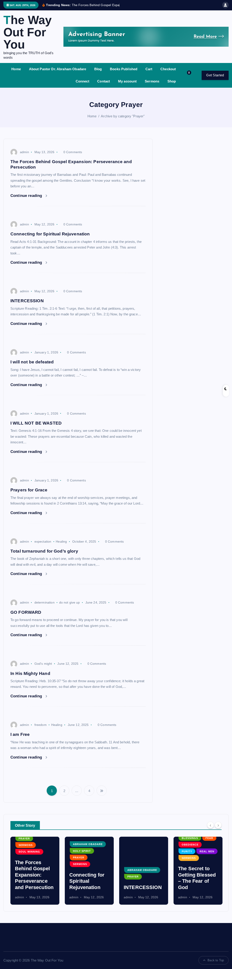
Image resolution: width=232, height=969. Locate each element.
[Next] (218, 825)
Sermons (152, 81)
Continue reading (26, 195)
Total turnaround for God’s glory (44, 551)
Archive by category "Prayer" (123, 116)
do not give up (69, 602)
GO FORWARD (25, 612)
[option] (42, 871)
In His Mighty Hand (30, 673)
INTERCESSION (27, 300)
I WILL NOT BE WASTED (36, 423)
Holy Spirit (35, 851)
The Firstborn (202, 887)
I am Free (20, 734)
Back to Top (216, 960)
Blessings (143, 838)
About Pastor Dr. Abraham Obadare (57, 69)
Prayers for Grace (29, 490)
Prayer (32, 857)
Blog (98, 69)
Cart (148, 69)
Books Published (123, 69)
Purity (140, 851)
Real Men (160, 851)
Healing (61, 541)
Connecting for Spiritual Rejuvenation (50, 234)
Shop (171, 81)
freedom (40, 725)
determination (44, 602)
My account (127, 81)
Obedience (143, 844)
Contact (103, 81)
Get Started (215, 75)
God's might (43, 663)
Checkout (168, 69)
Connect (82, 81)
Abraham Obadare (41, 844)
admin (24, 152)
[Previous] (210, 825)
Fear (162, 838)
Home (16, 69)
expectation (42, 541)
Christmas (197, 870)
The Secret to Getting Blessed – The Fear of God (150, 878)
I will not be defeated (32, 362)
